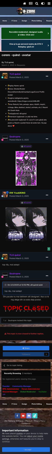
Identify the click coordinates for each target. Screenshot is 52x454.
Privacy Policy (39, 421)
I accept (27, 449)
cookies (19, 433)
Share (27, 348)
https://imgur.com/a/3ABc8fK (28, 101)
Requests (21, 65)
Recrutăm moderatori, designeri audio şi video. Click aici (26, 33)
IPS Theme (9, 421)
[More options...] (47, 76)
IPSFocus (19, 421)
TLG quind (8, 62)
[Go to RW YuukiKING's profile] (5, 194)
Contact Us (26, 423)
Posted (19, 77)
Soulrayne (12, 320)
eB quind (34, 285)
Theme (28, 421)
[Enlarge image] (26, 168)
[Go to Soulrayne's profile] (5, 138)
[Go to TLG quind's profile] (5, 75)
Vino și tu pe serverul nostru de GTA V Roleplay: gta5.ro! (26, 45)
